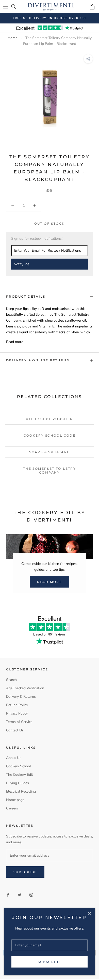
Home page (15, 799)
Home (12, 37)
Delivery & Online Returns (37, 360)
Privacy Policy (17, 713)
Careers (12, 808)
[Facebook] (8, 894)
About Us (13, 757)
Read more (14, 341)
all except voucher (49, 419)
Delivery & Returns (21, 696)
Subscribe (49, 962)
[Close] (89, 914)
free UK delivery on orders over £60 (49, 18)
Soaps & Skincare (49, 452)
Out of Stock (49, 223)
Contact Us (15, 730)
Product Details (25, 296)
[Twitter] (19, 894)
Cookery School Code (50, 435)
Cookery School (18, 766)
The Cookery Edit (19, 774)
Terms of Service (19, 721)
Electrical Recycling (21, 791)
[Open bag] (92, 6)
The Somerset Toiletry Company (49, 470)
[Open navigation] (5, 6)
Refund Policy (17, 705)
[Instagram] (31, 894)
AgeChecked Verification (25, 688)
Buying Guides (17, 783)
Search (11, 679)
